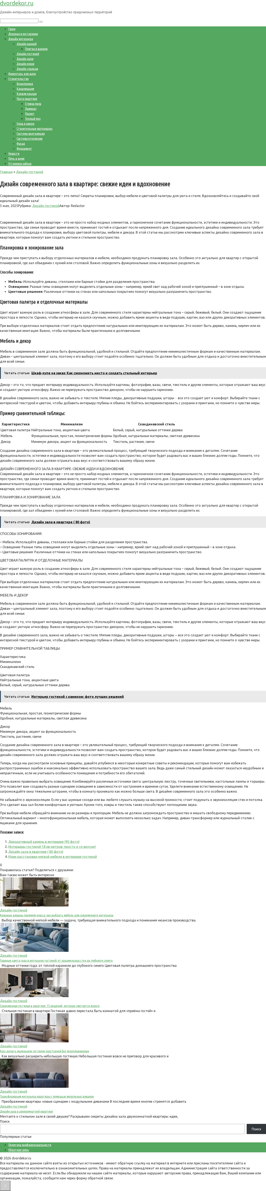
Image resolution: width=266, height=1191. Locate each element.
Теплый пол (33, 119)
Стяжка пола (33, 104)
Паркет (29, 114)
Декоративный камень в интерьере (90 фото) (44, 842)
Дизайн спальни (27, 69)
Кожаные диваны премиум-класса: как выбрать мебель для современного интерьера (56, 915)
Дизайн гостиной (28, 54)
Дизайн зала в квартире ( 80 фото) (35, 852)
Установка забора (19, 163)
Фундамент (24, 148)
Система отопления (29, 138)
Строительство (18, 79)
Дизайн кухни (25, 64)
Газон (11, 29)
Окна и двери (25, 124)
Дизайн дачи (25, 59)
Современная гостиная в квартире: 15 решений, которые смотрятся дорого (50, 1006)
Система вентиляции (31, 133)
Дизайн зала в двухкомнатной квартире (26, 1111)
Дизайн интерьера (20, 39)
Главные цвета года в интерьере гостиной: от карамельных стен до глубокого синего (56, 960)
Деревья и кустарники (23, 34)
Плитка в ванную (36, 49)
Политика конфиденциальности (29, 1145)
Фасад (21, 143)
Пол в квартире (27, 99)
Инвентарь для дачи (22, 74)
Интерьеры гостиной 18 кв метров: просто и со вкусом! (52, 847)
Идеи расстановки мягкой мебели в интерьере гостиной (52, 856)
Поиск (5, 1121)
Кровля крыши (27, 94)
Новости (13, 153)
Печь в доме (16, 158)
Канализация (25, 89)
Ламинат (31, 109)
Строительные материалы (34, 129)
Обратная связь (18, 1150)
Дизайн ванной (27, 44)
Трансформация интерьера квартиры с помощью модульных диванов (47, 1096)
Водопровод (25, 84)
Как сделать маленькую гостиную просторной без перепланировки (44, 1051)
